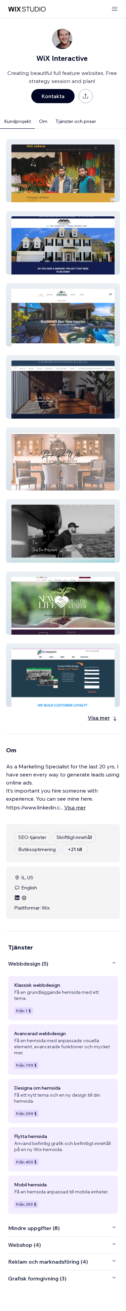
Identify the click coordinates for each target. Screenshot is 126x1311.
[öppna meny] (115, 9)
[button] (63, 170)
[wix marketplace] (27, 9)
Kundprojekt (17, 121)
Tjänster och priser (75, 121)
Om (43, 121)
